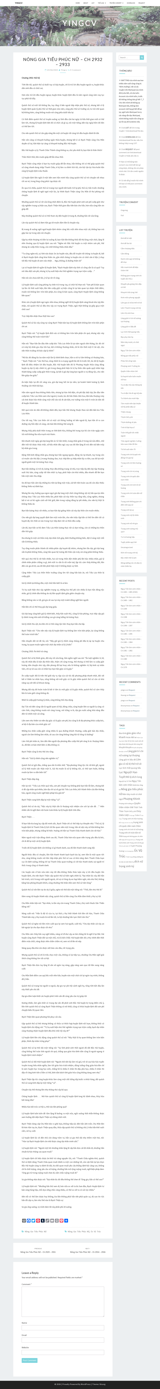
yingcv (64, 70)
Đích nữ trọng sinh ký (129, 552)
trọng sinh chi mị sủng (127, 822)
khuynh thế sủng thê (135, 744)
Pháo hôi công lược (128, 361)
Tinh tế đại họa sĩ (127, 427)
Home (78, 3)
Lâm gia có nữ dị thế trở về (131, 302)
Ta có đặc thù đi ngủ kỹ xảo (131, 393)
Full (122, 215)
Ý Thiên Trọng (129, 857)
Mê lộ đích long (134, 777)
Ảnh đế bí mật (126, 238)
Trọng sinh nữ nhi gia (129, 523)
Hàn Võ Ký (128, 741)
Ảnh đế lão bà (126, 243)
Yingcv (18, 2)
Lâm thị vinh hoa (127, 313)
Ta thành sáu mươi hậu (130, 398)
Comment (27, 1284)
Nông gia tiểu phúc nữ (35, 1231)
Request (142, 3)
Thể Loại (101, 3)
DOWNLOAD (130, 137)
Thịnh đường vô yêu (128, 422)
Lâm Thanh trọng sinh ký (131, 308)
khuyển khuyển (125, 747)
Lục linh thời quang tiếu (130, 332)
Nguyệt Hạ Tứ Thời (125, 781)
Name (24, 1322)
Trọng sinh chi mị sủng (130, 471)
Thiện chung (126, 412)
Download (131, 3)
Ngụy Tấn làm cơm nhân (130, 350)
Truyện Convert (116, 3)
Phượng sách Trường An (130, 366)
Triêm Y (138, 815)
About (85, 3)
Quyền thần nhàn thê (129, 371)
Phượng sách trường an (126, 804)
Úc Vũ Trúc (96, 1231)
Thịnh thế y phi (127, 417)
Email (24, 1335)
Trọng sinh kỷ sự (127, 510)
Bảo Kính (122, 733)
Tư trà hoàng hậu (128, 537)
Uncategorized (127, 547)
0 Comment (75, 70)
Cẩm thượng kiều (127, 248)
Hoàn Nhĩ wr (131, 737)
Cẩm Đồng (125, 253)
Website (25, 1347)
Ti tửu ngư (131, 815)
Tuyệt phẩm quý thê (129, 542)
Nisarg (103, 1384)
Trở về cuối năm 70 (128, 449)
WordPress (86, 1384)
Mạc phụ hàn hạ (127, 337)
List (93, 3)
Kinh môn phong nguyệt (130, 297)
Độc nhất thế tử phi (128, 558)
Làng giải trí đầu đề (128, 326)
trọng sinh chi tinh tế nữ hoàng (131, 829)
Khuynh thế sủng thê (129, 292)
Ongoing (124, 210)
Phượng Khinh (131, 799)
